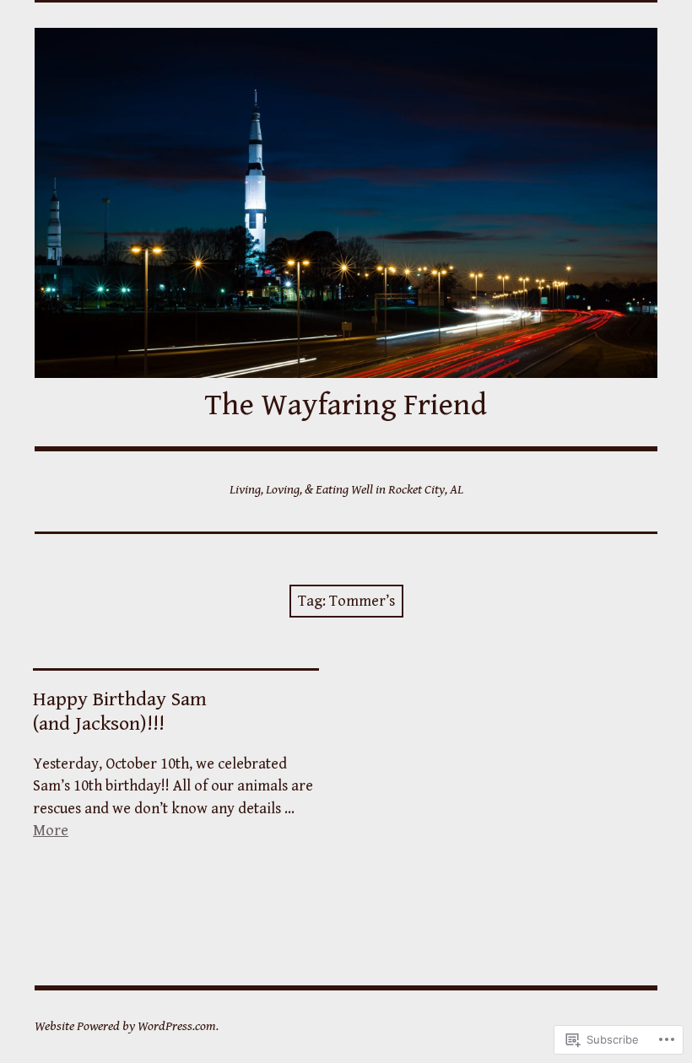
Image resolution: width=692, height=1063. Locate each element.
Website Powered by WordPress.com (125, 1026)
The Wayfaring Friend (346, 405)
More (50, 830)
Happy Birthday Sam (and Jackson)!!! (120, 712)
